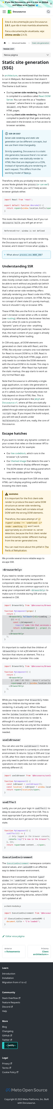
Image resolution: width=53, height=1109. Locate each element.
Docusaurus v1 (10, 402)
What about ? (25, 254)
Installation (8, 978)
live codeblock (18, 453)
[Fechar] (51, 3)
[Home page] (4, 43)
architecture (11, 75)
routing (11, 318)
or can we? (42, 184)
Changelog (7, 1031)
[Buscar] (48, 11)
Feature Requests (11, 1002)
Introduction (8, 973)
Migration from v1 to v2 (14, 982)
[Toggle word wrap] (42, 199)
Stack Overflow (10, 998)
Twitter (31, 5)
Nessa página (11, 54)
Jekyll (37, 398)
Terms (5, 1067)
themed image (18, 461)
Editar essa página (15, 936)
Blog (4, 1026)
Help (4, 1011)
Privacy (6, 1063)
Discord (6, 1006)
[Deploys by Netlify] (10, 1048)
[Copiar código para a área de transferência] (47, 199)
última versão (12, 34)
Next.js (27, 172)
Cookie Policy (9, 1072)
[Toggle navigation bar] (4, 12)
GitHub (45, 2)
